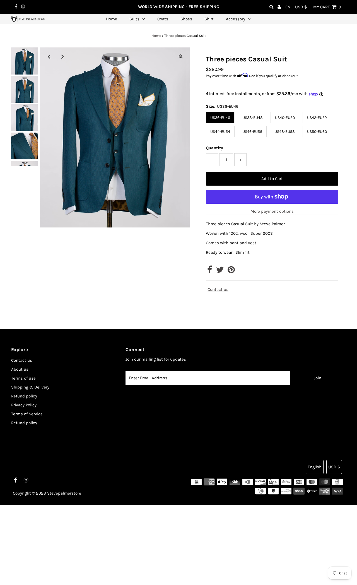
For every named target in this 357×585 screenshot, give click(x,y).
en (287, 6)
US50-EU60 (317, 131)
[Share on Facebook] (209, 271)
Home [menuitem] (111, 18)
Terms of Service (27, 413)
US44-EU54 (220, 131)
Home (156, 35)
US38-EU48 (252, 117)
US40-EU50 (285, 117)
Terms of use (23, 378)
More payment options (272, 211)
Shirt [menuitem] (209, 18)
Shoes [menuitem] (186, 18)
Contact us (218, 289)
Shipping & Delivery (30, 387)
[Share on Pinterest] (231, 271)
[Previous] (49, 56)
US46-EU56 (252, 131)
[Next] (62, 56)
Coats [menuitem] (162, 18)
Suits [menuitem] (134, 18)
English (315, 466)
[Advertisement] (167, 544)
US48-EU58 (284, 131)
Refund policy (24, 396)
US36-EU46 (220, 117)
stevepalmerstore (64, 493)
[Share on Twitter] (220, 271)
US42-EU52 (317, 117)
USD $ (301, 6)
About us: (20, 369)
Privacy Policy (24, 404)
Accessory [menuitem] (235, 18)
